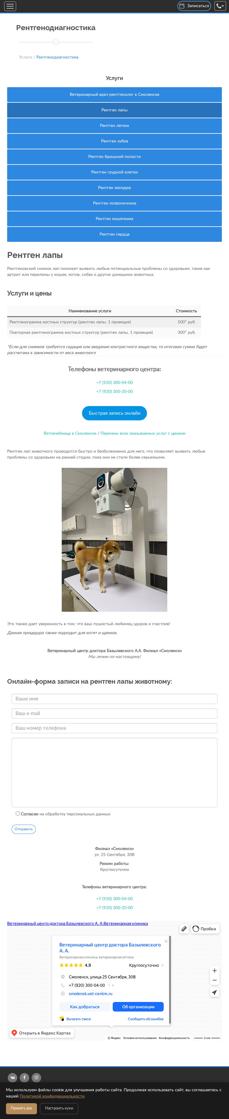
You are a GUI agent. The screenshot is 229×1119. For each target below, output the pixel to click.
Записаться (198, 6)
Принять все (21, 1108)
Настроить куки (59, 1108)
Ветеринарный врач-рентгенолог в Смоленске (114, 95)
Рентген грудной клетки (114, 172)
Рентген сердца (115, 234)
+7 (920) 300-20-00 (114, 392)
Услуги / (27, 57)
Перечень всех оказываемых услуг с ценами (142, 433)
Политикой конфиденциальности (52, 1096)
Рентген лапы (114, 110)
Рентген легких (114, 126)
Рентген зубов (114, 141)
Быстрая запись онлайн (114, 413)
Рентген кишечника (114, 219)
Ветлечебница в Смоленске (70, 433)
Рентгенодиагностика (57, 57)
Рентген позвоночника (114, 203)
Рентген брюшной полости (114, 157)
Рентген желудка (114, 188)
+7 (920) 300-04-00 (114, 383)
